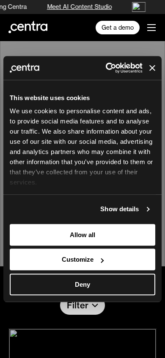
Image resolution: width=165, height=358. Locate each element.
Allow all (82, 234)
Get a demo (118, 27)
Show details (119, 209)
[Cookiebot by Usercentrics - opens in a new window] (107, 67)
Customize (78, 259)
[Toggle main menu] (151, 27)
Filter (77, 305)
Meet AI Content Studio (78, 7)
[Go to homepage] (27, 27)
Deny (82, 284)
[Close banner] (152, 68)
